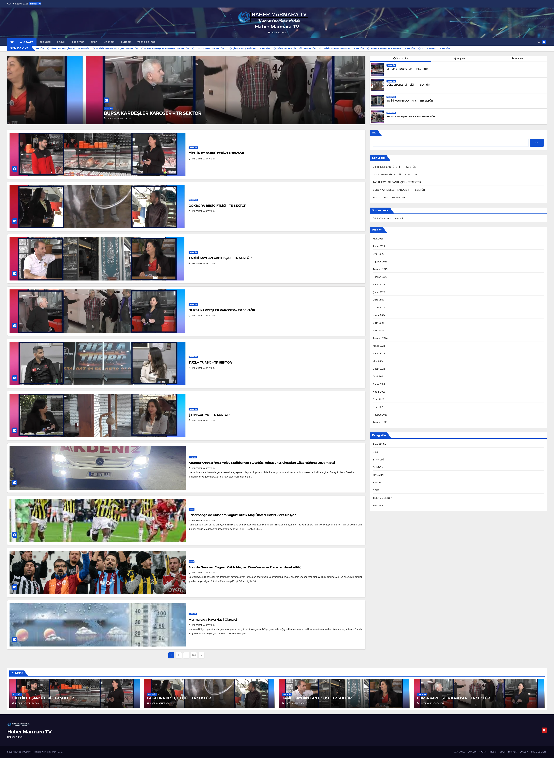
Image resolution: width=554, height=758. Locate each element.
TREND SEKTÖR (146, 42)
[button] (539, 42)
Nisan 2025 (379, 284)
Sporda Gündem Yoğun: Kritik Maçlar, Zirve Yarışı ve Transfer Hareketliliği (245, 567)
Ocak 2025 (378, 300)
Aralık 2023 (379, 384)
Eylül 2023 (378, 407)
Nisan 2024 (379, 353)
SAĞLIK (61, 42)
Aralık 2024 (379, 307)
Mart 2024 (378, 361)
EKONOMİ (45, 42)
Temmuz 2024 (380, 338)
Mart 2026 (378, 238)
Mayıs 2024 (379, 346)
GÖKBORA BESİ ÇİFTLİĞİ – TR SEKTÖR (67, 113)
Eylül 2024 (378, 330)
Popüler (461, 58)
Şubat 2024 (379, 369)
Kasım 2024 (379, 315)
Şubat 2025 (379, 292)
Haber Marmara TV (277, 27)
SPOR (94, 42)
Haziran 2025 (380, 277)
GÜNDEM (126, 42)
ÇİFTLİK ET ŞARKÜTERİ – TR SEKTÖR (407, 69)
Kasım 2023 (379, 392)
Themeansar (57, 752)
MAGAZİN (109, 42)
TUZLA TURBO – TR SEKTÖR (210, 362)
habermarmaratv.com (40, 118)
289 (194, 655)
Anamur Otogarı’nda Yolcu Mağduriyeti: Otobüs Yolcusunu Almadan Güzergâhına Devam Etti (262, 463)
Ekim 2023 (378, 399)
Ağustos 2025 (380, 261)
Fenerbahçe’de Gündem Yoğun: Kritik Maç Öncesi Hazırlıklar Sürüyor (242, 515)
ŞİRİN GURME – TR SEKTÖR (209, 415)
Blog (375, 452)
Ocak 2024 (378, 376)
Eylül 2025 (378, 254)
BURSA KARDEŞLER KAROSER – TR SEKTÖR (411, 116)
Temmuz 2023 (380, 422)
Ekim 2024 (378, 323)
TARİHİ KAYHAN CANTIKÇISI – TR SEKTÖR (410, 100)
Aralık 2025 (379, 246)
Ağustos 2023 (380, 415)
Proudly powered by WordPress (20, 752)
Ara (374, 132)
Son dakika (402, 58)
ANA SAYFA (26, 42)
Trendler (518, 58)
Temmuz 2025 (380, 269)
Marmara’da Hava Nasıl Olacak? (213, 620)
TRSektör (78, 42)
